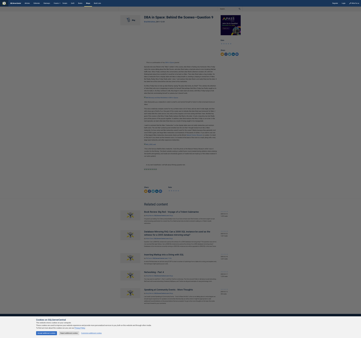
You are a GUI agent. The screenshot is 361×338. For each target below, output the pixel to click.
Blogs (88, 3)
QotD (72, 3)
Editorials (37, 3)
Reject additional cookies (69, 333)
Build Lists (97, 3)
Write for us (355, 3)
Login (343, 3)
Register (335, 3)
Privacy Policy (80, 328)
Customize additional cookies (91, 333)
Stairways (47, 3)
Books (80, 3)
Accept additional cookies (46, 333)
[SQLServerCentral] (4, 3)
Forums (56, 3)
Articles (27, 3)
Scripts (65, 3)
